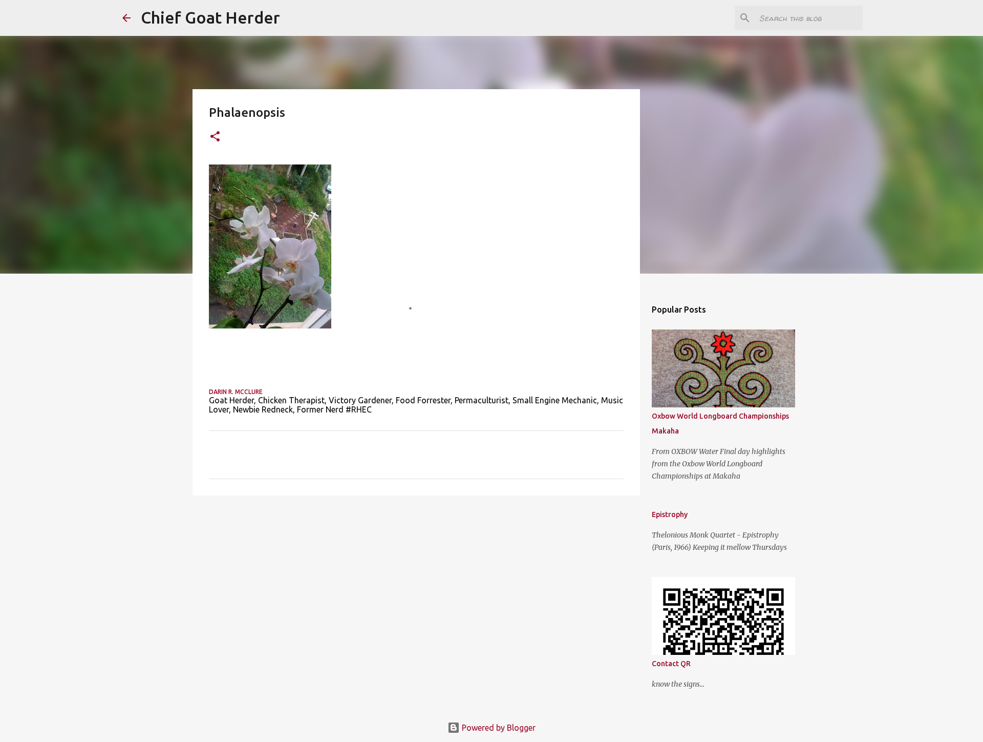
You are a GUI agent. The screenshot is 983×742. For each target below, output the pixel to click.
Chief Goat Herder (210, 17)
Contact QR (671, 663)
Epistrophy (670, 514)
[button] (215, 137)
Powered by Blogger (498, 727)
